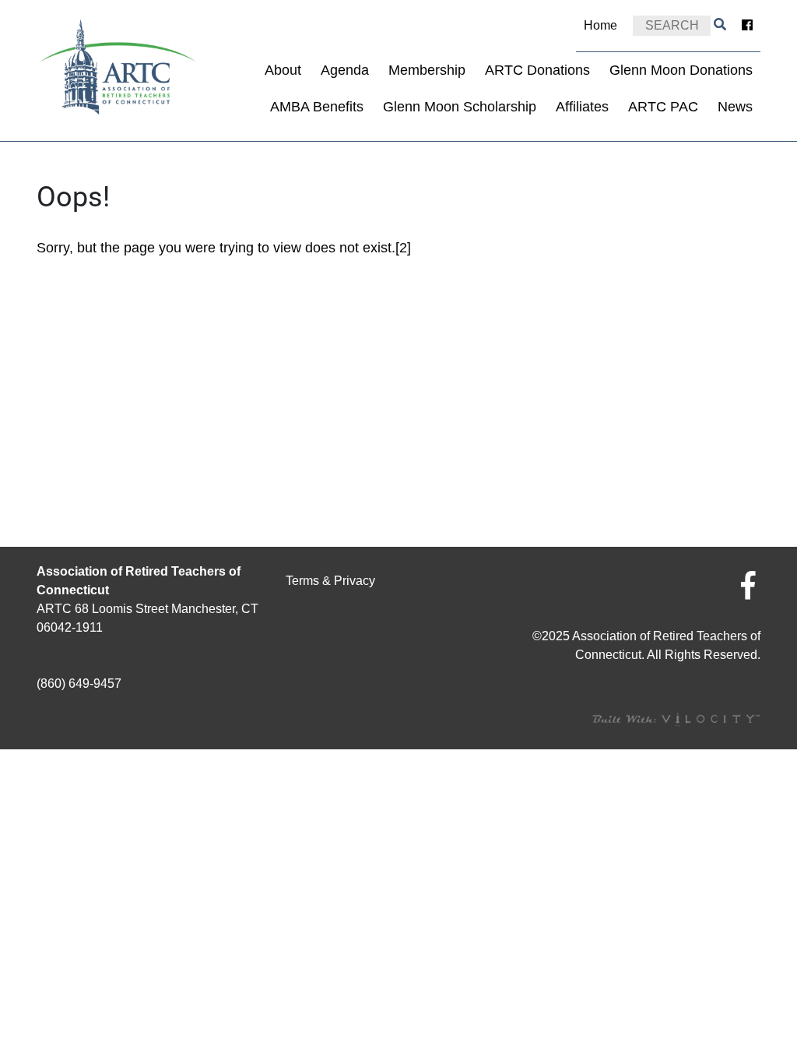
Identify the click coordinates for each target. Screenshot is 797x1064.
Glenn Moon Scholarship (459, 107)
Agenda (345, 70)
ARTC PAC (663, 107)
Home (600, 25)
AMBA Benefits (316, 107)
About (283, 70)
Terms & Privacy (330, 580)
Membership (426, 70)
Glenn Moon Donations (681, 70)
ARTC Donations (537, 70)
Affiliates (582, 107)
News (735, 107)
